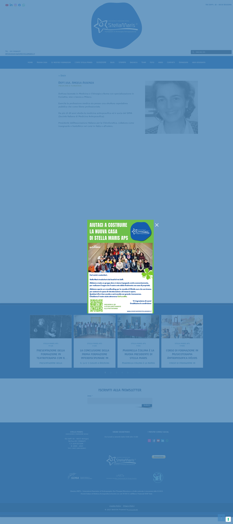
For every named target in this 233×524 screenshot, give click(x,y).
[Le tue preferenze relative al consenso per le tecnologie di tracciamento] (228, 519)
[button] (156, 225)
